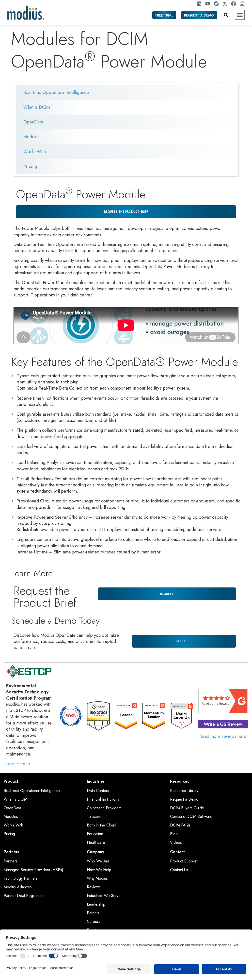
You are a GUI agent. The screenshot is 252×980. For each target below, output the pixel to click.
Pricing (30, 166)
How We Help (99, 869)
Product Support (183, 861)
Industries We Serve (104, 895)
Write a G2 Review (223, 724)
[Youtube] (207, 3)
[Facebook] (233, 3)
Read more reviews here (223, 736)
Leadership (96, 904)
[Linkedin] (199, 3)
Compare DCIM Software (191, 816)
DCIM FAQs (180, 825)
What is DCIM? (37, 107)
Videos (176, 842)
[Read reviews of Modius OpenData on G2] (223, 712)
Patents (93, 913)
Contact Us (179, 869)
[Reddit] (216, 3)
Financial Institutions (103, 799)
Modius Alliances (18, 887)
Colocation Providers (104, 808)
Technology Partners (21, 878)
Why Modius (97, 878)
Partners (10, 861)
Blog (174, 833)
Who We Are (98, 861)
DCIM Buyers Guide (187, 808)
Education (95, 833)
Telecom (94, 816)
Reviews (94, 887)
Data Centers (98, 790)
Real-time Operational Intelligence (56, 92)
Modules (31, 137)
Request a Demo (184, 799)
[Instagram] (242, 3)
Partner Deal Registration (25, 895)
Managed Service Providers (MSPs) (33, 869)
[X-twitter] (224, 3)
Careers (93, 921)
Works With (34, 151)
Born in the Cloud (101, 825)
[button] (240, 15)
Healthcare (96, 842)
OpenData (33, 122)
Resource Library (184, 790)
